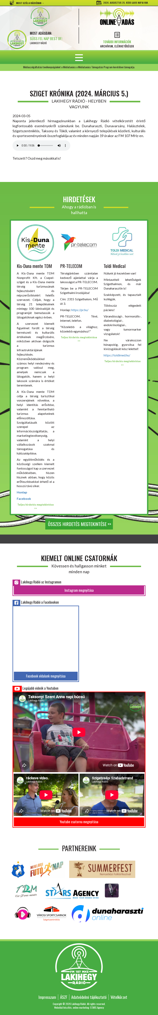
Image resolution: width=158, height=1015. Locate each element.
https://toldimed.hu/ (117, 355)
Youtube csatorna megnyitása (79, 821)
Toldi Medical (115, 265)
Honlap (22, 492)
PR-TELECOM (71, 265)
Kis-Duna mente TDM (34, 265)
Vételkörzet (119, 997)
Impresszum (47, 997)
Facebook (24, 498)
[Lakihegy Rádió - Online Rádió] (23, 913)
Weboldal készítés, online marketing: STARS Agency (79, 1007)
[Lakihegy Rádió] (40, 17)
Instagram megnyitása (79, 590)
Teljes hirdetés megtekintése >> (35, 506)
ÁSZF (63, 997)
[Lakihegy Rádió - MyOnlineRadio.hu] (111, 890)
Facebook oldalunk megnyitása (46, 675)
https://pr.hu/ (79, 310)
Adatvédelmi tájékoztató (89, 997)
